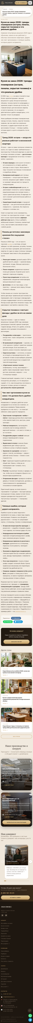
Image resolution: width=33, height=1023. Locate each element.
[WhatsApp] (6, 915)
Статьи (11, 9)
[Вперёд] (30, 861)
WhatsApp (8, 621)
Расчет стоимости (21, 2)
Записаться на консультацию (16, 822)
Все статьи (16, 736)
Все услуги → (4, 986)
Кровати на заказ (5, 936)
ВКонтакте (17, 618)
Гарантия (3, 984)
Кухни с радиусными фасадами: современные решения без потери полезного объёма (16, 699)
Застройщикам (5, 974)
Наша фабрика (5, 951)
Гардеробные (4, 931)
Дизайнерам (4, 968)
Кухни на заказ (5, 925)
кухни (11, 96)
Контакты (3, 958)
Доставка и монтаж (6, 981)
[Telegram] (2, 915)
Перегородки (4, 941)
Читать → (5, 675)
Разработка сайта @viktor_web (9, 1021)
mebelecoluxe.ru (20, 611)
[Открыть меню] (30, 3)
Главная (4, 9)
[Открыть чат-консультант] (29, 1010)
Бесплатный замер (6, 976)
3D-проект (4, 979)
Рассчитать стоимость (7, 961)
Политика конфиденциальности (8, 1019)
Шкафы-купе (4, 928)
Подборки (3, 953)
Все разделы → (5, 943)
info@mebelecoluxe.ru (8, 996)
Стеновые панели (6, 938)
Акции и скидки (5, 956)
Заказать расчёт (16, 641)
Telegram (19, 621)
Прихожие (4, 933)
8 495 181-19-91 (9, 785)
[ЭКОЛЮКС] (7, 3)
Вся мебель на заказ (6, 923)
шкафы (10, 244)
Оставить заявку (15, 897)
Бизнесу (3, 971)
